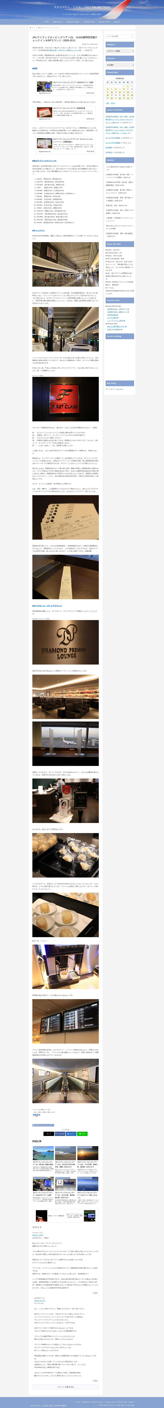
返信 (96, 1293)
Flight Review (86, 1402)
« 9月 (107, 103)
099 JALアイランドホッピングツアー (44, 1125)
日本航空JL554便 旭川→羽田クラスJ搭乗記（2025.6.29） (120, 211)
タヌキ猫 (118, 152)
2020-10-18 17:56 (39, 1300)
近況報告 (109, 147)
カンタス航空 (112, 318)
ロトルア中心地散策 (113, 138)
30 (128, 98)
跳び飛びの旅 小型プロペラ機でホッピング (63, 50)
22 (124, 95)
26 (112, 98)
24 (132, 95)
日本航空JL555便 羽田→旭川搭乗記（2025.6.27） (119, 235)
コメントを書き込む (65, 1387)
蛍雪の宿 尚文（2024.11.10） (117, 205)
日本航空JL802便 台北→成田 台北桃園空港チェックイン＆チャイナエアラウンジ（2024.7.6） (120, 119)
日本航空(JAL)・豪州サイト (117, 312)
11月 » (113, 103)
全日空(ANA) (111, 315)
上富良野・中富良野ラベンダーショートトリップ (119, 219)
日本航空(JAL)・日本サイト (117, 309)
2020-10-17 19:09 (37, 1235)
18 (107, 95)
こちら (121, 389)
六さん (124, 133)
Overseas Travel (110, 1402)
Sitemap (131, 1402)
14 (120, 92)
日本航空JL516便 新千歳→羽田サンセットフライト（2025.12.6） (119, 191)
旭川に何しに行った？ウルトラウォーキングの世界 (119, 227)
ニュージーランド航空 (115, 321)
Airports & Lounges (97, 1402)
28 (120, 98)
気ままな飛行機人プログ (116, 326)
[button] (132, 36)
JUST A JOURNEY (114, 329)
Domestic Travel (122, 1402)
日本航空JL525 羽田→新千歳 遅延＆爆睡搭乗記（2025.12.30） (119, 183)
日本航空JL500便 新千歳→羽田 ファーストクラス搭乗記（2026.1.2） (119, 176)
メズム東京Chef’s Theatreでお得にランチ (119, 168)
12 (112, 92)
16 (128, 92)
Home (78, 1402)
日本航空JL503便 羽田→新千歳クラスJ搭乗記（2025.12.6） (119, 199)
